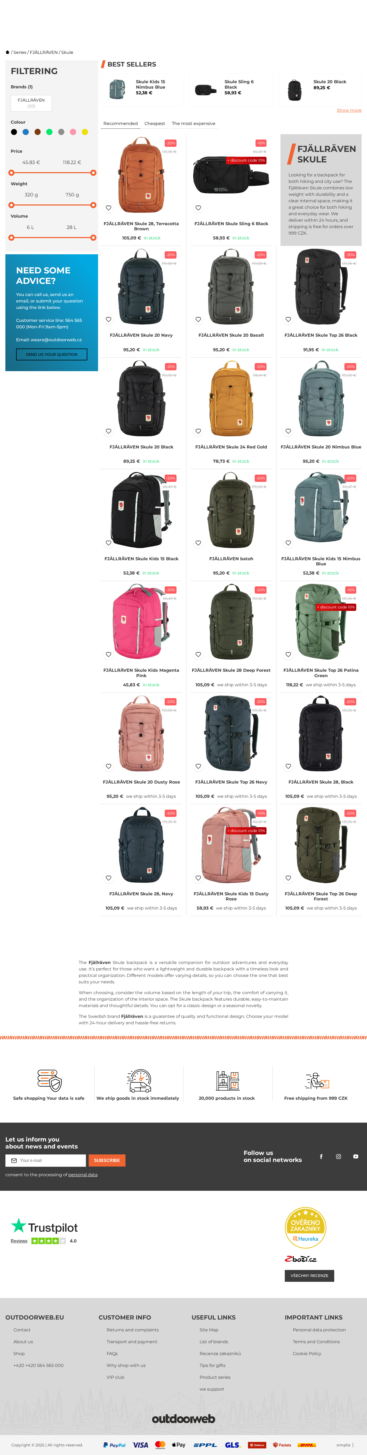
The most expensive (193, 123)
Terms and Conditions (316, 1341)
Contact (22, 1329)
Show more (349, 110)
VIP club (115, 1377)
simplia (343, 1445)
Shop (19, 1353)
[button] (108, 208)
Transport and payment (132, 1341)
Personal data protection (319, 1329)
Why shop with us (126, 1365)
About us (23, 1341)
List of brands (214, 1341)
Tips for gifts (212, 1365)
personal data (83, 1174)
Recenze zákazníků (220, 1353)
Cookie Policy (307, 1353)
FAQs (112, 1353)
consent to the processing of (51, 1174)
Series (19, 52)
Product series (215, 1377)
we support (212, 1389)
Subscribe (107, 1160)
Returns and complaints (133, 1329)
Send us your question (51, 354)
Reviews (19, 1241)
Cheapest (155, 123)
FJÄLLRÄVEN (44, 52)
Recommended (120, 123)
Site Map (209, 1329)
